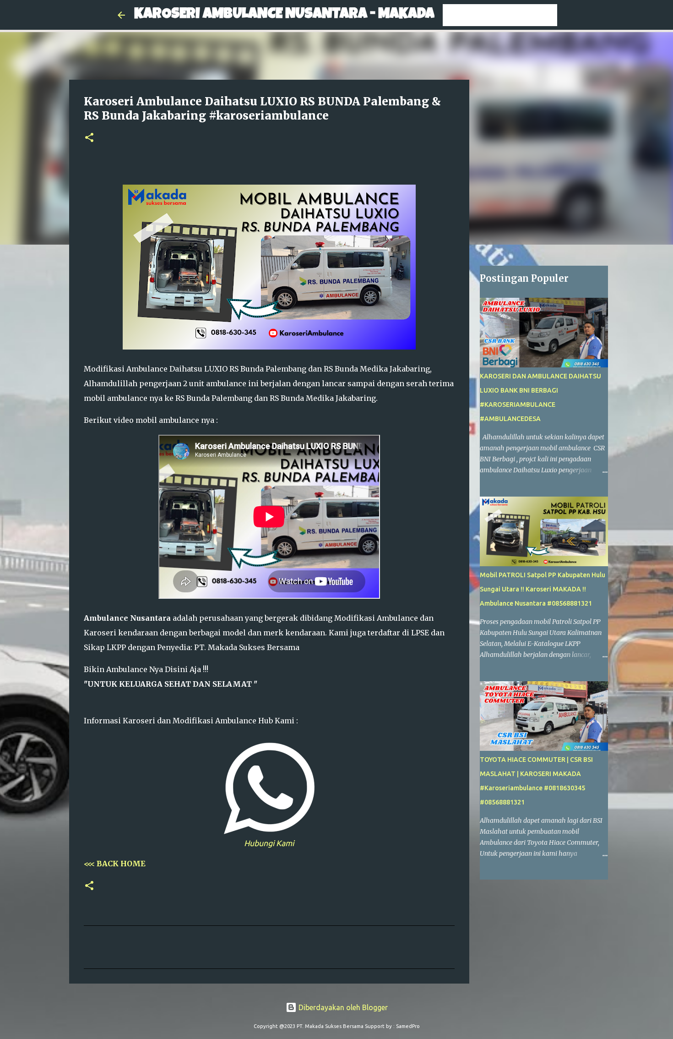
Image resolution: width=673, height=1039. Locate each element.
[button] (89, 138)
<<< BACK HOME (115, 863)
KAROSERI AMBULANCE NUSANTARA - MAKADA (284, 14)
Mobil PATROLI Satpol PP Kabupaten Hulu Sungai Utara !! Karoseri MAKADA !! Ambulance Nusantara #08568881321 (542, 589)
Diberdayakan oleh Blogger (342, 1007)
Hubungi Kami (269, 843)
